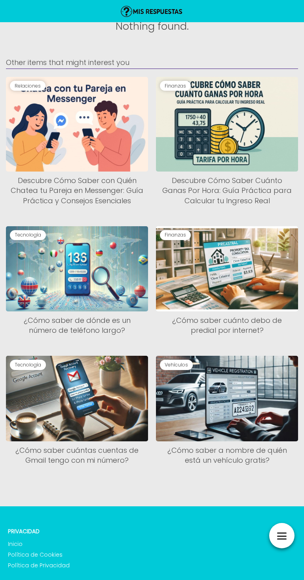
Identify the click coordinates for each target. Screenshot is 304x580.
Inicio (15, 544)
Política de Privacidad (39, 565)
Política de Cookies (35, 555)
